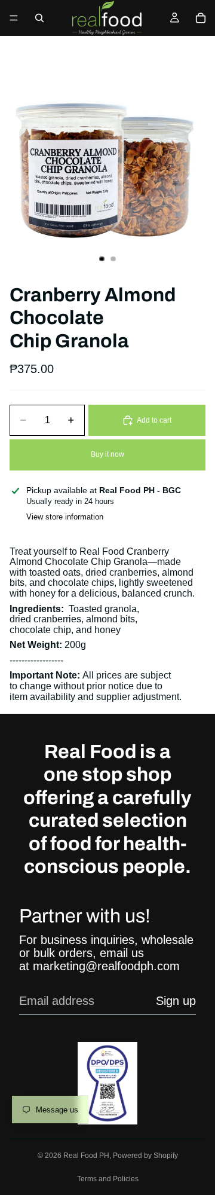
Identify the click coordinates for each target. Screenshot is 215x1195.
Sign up (176, 1000)
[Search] (39, 18)
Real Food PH (86, 1155)
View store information (64, 516)
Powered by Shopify (145, 1155)
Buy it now (107, 454)
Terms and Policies (108, 1179)
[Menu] (13, 18)
